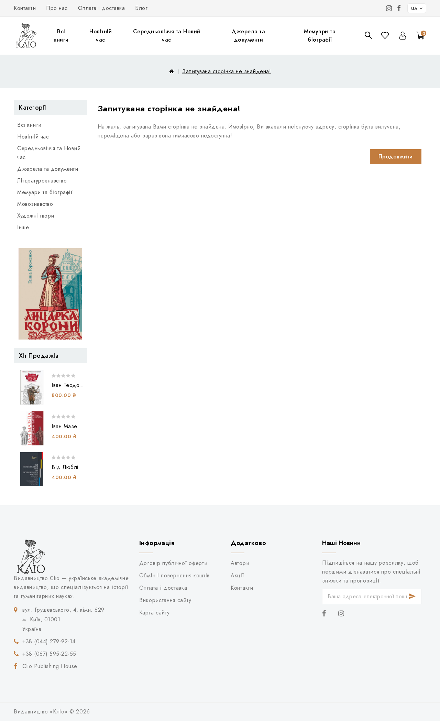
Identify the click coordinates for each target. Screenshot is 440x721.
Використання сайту (165, 600)
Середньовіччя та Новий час (166, 35)
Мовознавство (35, 204)
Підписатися (412, 596)
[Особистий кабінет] (402, 35)
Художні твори (35, 216)
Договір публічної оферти (173, 563)
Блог (141, 8)
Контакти (25, 8)
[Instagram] (389, 8)
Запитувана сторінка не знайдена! (226, 71)
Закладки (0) (385, 35)
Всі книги (61, 35)
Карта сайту (154, 613)
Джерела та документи (248, 35)
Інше (23, 227)
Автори (240, 563)
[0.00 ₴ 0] (416, 45)
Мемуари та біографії (320, 35)
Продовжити (395, 156)
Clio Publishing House (49, 666)
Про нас (57, 8)
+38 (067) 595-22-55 (49, 654)
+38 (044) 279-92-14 (49, 641)
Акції (237, 575)
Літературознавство (42, 181)
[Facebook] (399, 8)
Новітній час (100, 35)
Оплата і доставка (101, 8)
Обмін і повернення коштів (174, 575)
